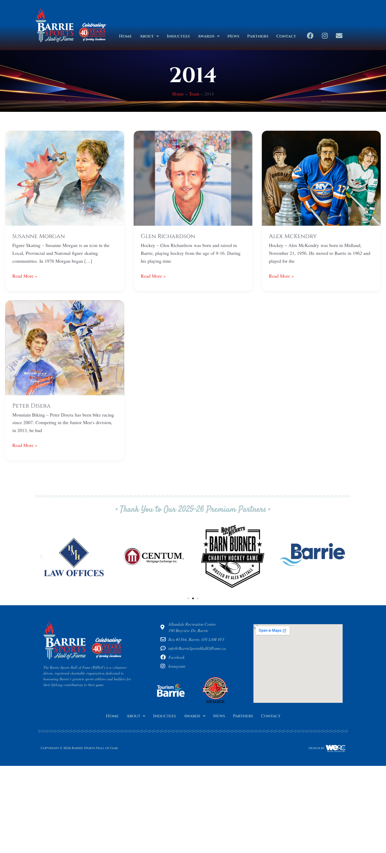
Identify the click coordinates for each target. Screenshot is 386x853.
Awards (206, 36)
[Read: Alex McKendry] (321, 177)
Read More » (24, 275)
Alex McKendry (293, 236)
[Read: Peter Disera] (64, 347)
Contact (286, 36)
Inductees (178, 36)
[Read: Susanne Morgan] (64, 177)
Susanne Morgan (38, 236)
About (147, 36)
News (233, 36)
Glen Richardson (168, 236)
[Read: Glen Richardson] (193, 177)
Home (125, 36)
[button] (149, 36)
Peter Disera (31, 406)
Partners (257, 36)
